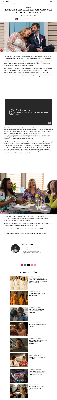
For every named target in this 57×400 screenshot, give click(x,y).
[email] (35, 265)
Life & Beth (27, 56)
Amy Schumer (33, 58)
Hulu (23, 56)
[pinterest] (1, 50)
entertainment (28, 7)
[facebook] (25, 265)
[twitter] (28, 265)
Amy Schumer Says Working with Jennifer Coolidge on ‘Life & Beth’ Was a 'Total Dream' (25, 233)
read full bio (24, 253)
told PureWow (35, 63)
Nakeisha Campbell (28, 244)
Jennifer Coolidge (29, 74)
